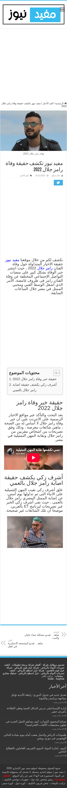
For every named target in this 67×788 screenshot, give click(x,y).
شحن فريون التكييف (38, 783)
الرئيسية (59, 103)
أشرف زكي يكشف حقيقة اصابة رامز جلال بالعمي (35, 387)
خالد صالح (56, 175)
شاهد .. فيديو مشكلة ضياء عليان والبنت (42, 635)
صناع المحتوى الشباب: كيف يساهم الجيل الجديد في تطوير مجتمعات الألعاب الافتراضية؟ (36, 723)
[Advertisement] (33, 66)
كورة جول (20, 783)
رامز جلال (45, 268)
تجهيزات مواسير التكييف (16, 779)
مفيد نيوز (12, 260)
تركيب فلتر (47, 676)
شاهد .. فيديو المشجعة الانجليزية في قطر (25, 643)
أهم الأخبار (48, 103)
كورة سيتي (7, 783)
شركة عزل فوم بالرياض (27, 667)
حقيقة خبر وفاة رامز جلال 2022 (35, 379)
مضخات (59, 676)
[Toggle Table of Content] (55, 373)
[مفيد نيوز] (33, 13)
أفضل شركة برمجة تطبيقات (26, 664)
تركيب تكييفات (57, 783)
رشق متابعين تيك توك (42, 779)
